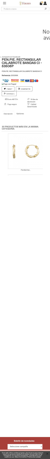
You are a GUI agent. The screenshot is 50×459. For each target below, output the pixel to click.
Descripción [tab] (8, 114)
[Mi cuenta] (45, 3)
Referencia (6, 75)
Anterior (2, 151)
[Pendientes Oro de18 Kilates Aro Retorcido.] (25, 151)
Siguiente (43, 151)
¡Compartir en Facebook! (11, 57)
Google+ (10, 94)
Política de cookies (34, 457)
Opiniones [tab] (20, 114)
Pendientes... (26, 170)
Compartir (25, 89)
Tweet (9, 89)
